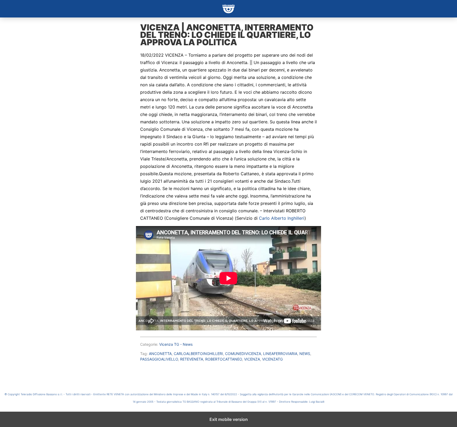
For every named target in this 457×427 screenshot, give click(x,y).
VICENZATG (272, 359)
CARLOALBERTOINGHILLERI (198, 353)
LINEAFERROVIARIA (280, 353)
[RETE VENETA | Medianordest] (228, 8)
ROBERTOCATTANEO (223, 359)
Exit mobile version (228, 419)
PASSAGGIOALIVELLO (159, 359)
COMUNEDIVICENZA (243, 353)
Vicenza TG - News (176, 344)
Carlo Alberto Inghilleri (281, 218)
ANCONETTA (160, 353)
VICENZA (252, 359)
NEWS (304, 353)
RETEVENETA (191, 359)
